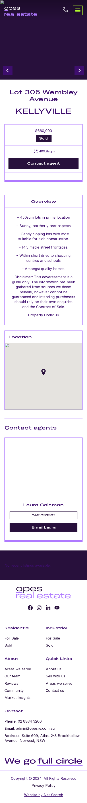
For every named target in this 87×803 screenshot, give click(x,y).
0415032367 (43, 515)
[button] (78, 10)
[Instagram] (39, 607)
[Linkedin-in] (48, 607)
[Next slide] (79, 70)
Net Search (53, 795)
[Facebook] (30, 607)
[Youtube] (57, 607)
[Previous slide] (7, 70)
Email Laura (44, 527)
